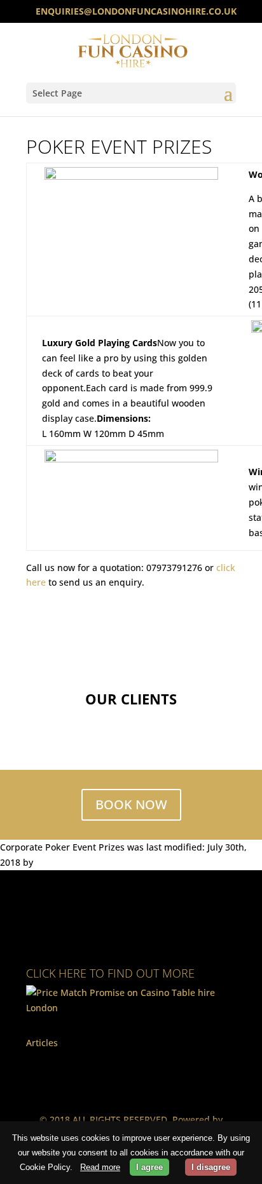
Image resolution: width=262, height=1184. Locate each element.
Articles (42, 1043)
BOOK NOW (131, 804)
